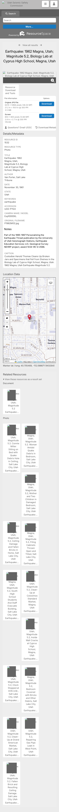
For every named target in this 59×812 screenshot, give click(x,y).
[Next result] (40, 45)
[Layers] (51, 282)
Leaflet (19, 361)
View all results (30, 45)
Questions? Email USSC (19, 127)
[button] (29, 317)
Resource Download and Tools (10, 90)
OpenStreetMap (39, 361)
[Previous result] (19, 45)
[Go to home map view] (7, 318)
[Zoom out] (7, 311)
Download (47, 104)
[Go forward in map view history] (7, 322)
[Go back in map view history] (7, 327)
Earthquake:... (12, 412)
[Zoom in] (7, 282)
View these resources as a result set (23, 379)
